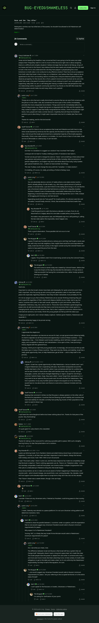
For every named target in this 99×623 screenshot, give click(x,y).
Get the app (59, 614)
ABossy (21, 282)
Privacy (47, 609)
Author (24, 97)
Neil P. (33, 255)
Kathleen (21, 436)
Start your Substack (44, 614)
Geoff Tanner (26, 127)
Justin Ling (18, 23)
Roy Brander (29, 146)
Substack (40, 619)
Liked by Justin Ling (26, 57)
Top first (81, 39)
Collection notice (61, 609)
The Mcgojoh (32, 238)
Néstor (21, 424)
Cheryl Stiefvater (24, 55)
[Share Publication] (75, 8)
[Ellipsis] (83, 55)
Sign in (93, 8)
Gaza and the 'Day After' (25, 20)
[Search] (71, 8)
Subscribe (83, 8)
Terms (53, 609)
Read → (16, 32)
